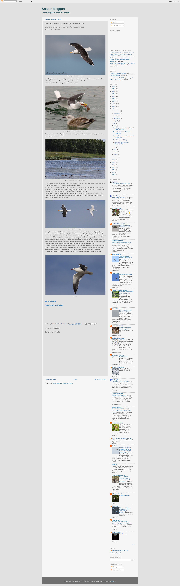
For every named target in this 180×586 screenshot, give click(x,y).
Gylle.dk (114, 182)
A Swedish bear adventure (119, 395)
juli (115, 123)
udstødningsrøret (117, 196)
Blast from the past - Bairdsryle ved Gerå (124, 226)
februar (116, 154)
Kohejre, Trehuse (124, 495)
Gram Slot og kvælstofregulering (121, 183)
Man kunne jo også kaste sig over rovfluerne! (126, 292)
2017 (114, 108)
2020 (114, 101)
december (117, 111)
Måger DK (115, 506)
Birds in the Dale (124, 210)
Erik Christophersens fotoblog (122, 438)
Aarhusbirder (116, 532)
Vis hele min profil (115, 553)
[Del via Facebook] (94, 324)
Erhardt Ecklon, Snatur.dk (120, 550)
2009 (114, 175)
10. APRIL (122, 339)
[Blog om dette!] (91, 324)
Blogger (113, 581)
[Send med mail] (89, 324)
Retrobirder (115, 273)
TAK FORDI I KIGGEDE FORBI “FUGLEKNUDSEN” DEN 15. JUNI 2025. (121, 410)
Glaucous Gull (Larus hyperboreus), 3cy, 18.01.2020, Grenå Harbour (125, 510)
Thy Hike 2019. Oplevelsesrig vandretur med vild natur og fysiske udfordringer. (121, 523)
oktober (116, 116)
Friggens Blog (116, 254)
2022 (114, 96)
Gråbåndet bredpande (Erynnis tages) (125, 328)
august (116, 120)
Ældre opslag (100, 379)
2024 (114, 91)
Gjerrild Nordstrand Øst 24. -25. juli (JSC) (125, 311)
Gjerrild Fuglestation (118, 309)
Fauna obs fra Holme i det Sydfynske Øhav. (121, 143)
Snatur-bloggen (53, 9)
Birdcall (114, 464)
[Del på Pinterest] (96, 324)
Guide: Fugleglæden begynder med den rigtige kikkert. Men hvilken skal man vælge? (122, 54)
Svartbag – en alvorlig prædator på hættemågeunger (123, 128)
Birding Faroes (117, 380)
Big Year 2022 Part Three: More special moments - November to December (125, 479)
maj (115, 147)
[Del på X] (92, 324)
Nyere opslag (50, 379)
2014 (114, 165)
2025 (114, 89)
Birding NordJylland (118, 223)
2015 (114, 162)
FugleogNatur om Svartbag (54, 305)
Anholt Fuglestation (118, 367)
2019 (114, 103)
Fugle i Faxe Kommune (119, 290)
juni (115, 125)
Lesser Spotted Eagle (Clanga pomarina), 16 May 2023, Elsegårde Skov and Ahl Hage (125, 450)
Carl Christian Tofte (118, 338)
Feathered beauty (117, 393)
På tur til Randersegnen (118, 197)
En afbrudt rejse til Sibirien (118, 73)
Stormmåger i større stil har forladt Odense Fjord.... (123, 136)
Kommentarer (116, 25)
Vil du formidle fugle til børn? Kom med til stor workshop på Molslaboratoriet (122, 64)
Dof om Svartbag (50, 301)
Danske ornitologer (118, 355)
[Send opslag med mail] (85, 324)
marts (115, 152)
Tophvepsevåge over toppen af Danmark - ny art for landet (125, 257)
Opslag (114, 22)
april (115, 149)
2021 (114, 99)
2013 (114, 167)
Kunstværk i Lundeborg (120, 140)
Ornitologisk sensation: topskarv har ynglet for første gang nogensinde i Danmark (120, 59)
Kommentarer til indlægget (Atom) (63, 383)
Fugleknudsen (116, 407)
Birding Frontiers (117, 240)
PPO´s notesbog (117, 423)
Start (75, 379)
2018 (114, 106)
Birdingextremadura (118, 475)
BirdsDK (114, 446)
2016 (114, 160)
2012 (114, 170)
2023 (114, 94)
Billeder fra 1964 (124, 356)
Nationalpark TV (117, 520)
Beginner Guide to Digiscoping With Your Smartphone (121, 242)
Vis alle (133, 544)
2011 (113, 172)
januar (116, 157)
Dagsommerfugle (117, 325)
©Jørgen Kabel (117, 494)
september (117, 118)
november (117, 113)
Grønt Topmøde (115, 75)
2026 (114, 86)
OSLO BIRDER (116, 208)
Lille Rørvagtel (123, 534)
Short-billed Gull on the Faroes (120, 381)
